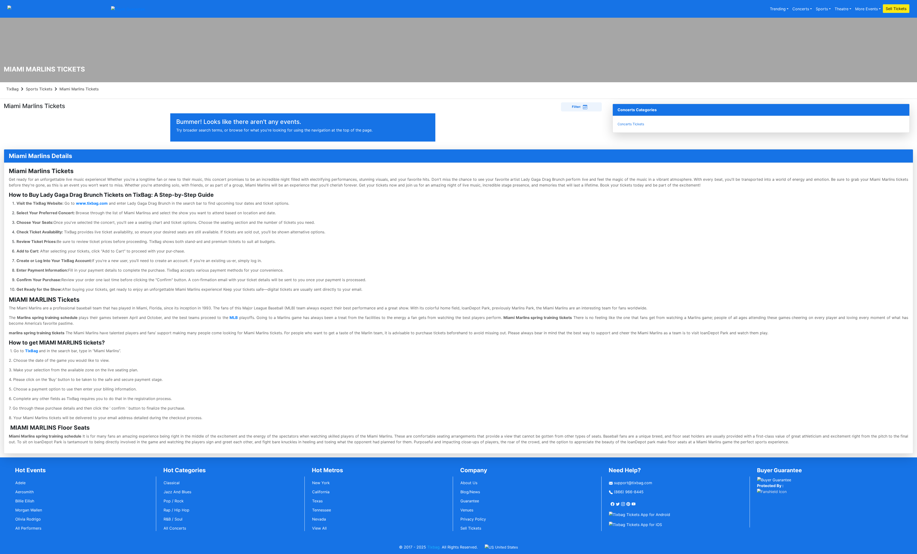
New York (321, 482)
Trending (778, 8)
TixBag (12, 89)
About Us (468, 482)
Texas (317, 501)
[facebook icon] (613, 502)
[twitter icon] (618, 502)
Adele (20, 482)
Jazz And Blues (177, 491)
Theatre (841, 8)
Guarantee (469, 501)
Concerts (800, 8)
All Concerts (175, 528)
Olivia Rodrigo (28, 519)
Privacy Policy (473, 519)
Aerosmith (24, 491)
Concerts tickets (631, 124)
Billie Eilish (24, 501)
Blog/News (470, 491)
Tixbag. (434, 547)
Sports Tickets (39, 89)
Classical (172, 482)
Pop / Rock (174, 501)
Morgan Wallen (28, 510)
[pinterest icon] (628, 502)
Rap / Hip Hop (176, 510)
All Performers (28, 528)
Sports (822, 8)
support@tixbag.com (632, 482)
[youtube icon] (634, 502)
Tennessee (321, 510)
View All (319, 528)
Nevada (319, 519)
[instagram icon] (623, 502)
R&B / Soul (173, 519)
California (321, 491)
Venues (466, 510)
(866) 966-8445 (628, 491)
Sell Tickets (896, 8)
